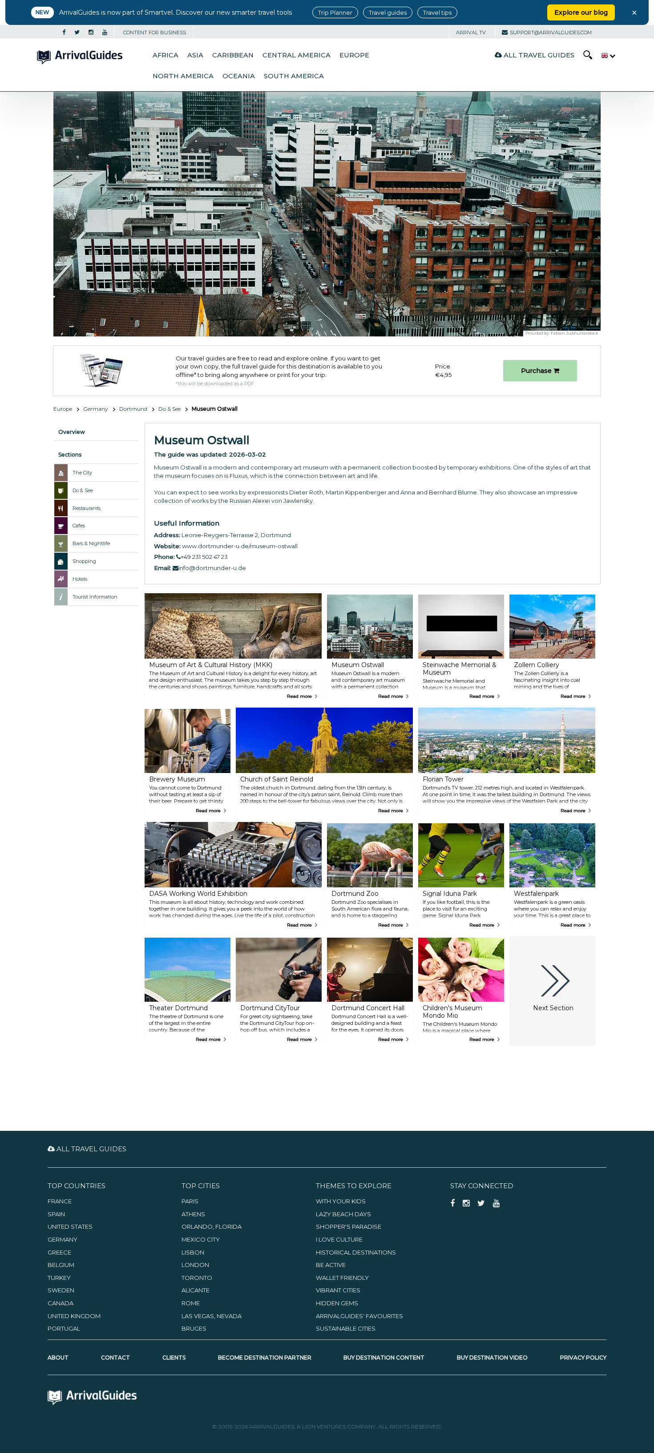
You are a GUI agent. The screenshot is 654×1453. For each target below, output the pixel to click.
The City (82, 472)
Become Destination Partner (264, 1357)
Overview (71, 432)
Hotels (80, 579)
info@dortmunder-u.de (212, 567)
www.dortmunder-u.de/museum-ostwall (240, 546)
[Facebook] (63, 32)
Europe (354, 55)
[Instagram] (91, 32)
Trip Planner (335, 12)
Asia (195, 55)
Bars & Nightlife (91, 543)
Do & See (169, 408)
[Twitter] (77, 32)
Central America (296, 55)
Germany (95, 408)
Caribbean (233, 55)
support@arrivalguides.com (551, 32)
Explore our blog (581, 12)
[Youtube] (104, 32)
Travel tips (437, 12)
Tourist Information (95, 597)
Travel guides (388, 12)
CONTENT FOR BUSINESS (154, 32)
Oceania (238, 76)
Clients (174, 1357)
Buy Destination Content (383, 1357)
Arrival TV (471, 32)
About (58, 1357)
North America (183, 76)
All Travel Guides (538, 55)
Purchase (537, 371)
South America (294, 76)
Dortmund (133, 408)
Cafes (79, 525)
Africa (165, 55)
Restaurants (87, 508)
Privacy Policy (583, 1357)
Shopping (84, 561)
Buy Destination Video (492, 1357)
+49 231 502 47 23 (204, 556)
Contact (115, 1357)
